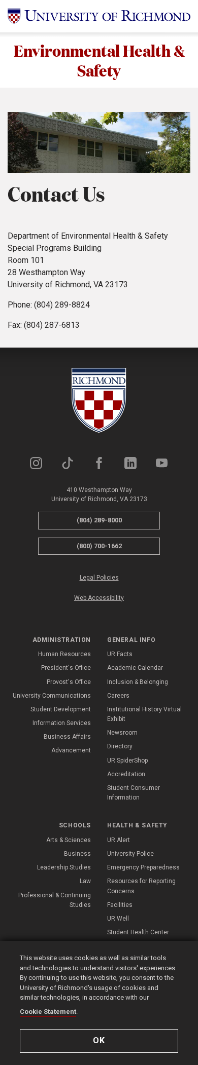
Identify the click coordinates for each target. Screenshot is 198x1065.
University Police (130, 853)
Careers (118, 695)
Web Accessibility (99, 597)
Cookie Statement (48, 1011)
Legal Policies (99, 577)
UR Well (118, 918)
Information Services (61, 723)
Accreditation (126, 774)
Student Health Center (138, 932)
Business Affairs (67, 736)
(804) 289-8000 (99, 520)
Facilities (120, 904)
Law (85, 881)
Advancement (71, 750)
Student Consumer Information (133, 792)
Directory (120, 746)
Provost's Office (69, 682)
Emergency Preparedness (143, 867)
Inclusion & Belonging (137, 682)
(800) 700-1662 (99, 546)
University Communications (52, 695)
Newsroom (122, 732)
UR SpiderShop (127, 760)
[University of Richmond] (99, 16)
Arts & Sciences (68, 840)
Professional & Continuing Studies (54, 900)
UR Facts (120, 654)
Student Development (60, 709)
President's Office (66, 667)
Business (77, 853)
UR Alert (118, 840)
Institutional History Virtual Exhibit (144, 714)
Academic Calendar (135, 667)
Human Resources (64, 654)
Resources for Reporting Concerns (141, 886)
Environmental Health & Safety (99, 60)
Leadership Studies (64, 867)
